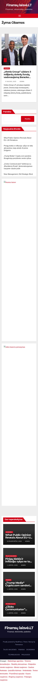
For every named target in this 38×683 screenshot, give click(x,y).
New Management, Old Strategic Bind (18, 174)
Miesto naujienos (20, 667)
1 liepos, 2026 (12, 565)
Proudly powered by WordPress (13, 642)
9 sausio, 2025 (11, 81)
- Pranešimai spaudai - (17, 674)
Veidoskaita (27, 670)
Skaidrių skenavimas (19, 664)
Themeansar (19, 644)
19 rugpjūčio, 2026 (14, 541)
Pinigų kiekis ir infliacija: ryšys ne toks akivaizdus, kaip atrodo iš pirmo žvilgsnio (18, 148)
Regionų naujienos (16, 677)
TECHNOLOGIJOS (10, 603)
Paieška (7, 112)
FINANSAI (6, 68)
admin (22, 81)
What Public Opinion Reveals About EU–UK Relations (18, 537)
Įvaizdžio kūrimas (14, 670)
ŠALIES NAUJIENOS (11, 556)
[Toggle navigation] (19, 15)
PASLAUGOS (26, 654)
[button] (35, 16)
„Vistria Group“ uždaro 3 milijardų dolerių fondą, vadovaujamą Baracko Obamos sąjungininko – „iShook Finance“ (17, 77)
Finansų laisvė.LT (19, 5)
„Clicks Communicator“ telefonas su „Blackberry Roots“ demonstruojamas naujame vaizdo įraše (18, 166)
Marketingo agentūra (15, 661)
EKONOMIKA (9, 532)
